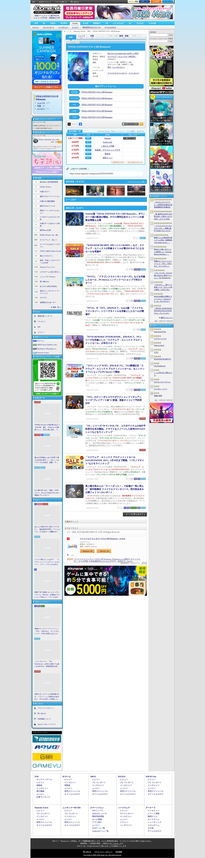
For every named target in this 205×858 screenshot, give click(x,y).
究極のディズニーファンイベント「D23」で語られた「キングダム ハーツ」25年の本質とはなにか (47, 631)
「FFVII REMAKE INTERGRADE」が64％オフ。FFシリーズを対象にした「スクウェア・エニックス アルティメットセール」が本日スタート (113, 340)
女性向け (96, 23)
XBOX (53, 23)
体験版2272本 (54, 18)
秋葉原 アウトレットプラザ (107, 150)
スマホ (85, 23)
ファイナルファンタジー (117, 73)
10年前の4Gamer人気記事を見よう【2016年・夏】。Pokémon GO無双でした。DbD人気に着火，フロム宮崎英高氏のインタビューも (47, 427)
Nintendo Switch (43, 353)
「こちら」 (116, 843)
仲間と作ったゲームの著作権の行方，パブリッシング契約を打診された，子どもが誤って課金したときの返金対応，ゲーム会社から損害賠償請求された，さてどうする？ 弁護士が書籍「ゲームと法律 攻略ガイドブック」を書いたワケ (47, 696)
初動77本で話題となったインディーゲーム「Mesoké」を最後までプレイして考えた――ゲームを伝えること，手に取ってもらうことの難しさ (47, 594)
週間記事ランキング (45, 316)
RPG (109, 67)
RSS (33, 2)
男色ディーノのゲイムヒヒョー (50, 212)
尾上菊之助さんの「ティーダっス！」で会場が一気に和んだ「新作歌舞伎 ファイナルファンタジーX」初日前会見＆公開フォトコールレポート (114, 489)
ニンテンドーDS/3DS (71, 808)
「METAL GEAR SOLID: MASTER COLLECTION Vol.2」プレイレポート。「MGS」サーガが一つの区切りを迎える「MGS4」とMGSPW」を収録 (163, 311)
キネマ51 (43, 297)
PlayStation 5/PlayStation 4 (46, 349)
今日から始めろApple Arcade (50, 251)
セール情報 (97, 819)
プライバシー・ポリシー (103, 852)
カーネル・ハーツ (160, 389)
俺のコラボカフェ (46, 256)
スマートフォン (97, 808)
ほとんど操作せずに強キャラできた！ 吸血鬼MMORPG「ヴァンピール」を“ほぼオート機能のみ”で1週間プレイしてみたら (47, 529)
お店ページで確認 (75, 138)
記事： (54, 142)
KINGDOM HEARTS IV (162, 359)
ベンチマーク (126, 825)
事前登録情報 (98, 816)
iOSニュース (97, 810)
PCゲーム (40, 341)
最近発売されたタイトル (92, 27)
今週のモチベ (45, 191)
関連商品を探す (118, 162)
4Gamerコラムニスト (47, 267)
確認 (88, 138)
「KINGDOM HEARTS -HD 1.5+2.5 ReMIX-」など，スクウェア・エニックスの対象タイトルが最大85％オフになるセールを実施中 (114, 248)
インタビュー (63, 27)
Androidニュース (99, 813)
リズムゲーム (153, 825)
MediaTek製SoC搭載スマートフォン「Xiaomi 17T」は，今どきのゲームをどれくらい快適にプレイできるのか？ (163, 299)
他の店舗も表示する (135, 162)
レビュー (35, 27)
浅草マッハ (107, 158)
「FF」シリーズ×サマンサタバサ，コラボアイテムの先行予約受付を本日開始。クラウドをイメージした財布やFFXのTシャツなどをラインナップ (115, 429)
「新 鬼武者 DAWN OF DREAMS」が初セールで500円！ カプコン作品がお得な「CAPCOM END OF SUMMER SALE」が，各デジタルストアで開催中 (163, 216)
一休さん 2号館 (107, 146)
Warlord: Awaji (159, 345)
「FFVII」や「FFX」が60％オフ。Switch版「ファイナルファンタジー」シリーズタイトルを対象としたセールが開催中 (114, 311)
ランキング (168, 1)
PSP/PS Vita (151, 776)
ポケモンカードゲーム (162, 382)
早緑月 (107, 154)
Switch (75, 23)
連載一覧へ (57, 307)
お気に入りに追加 (131, 124)
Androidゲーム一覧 (100, 831)
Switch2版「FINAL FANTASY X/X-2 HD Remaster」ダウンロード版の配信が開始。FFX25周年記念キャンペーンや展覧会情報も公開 (115, 217)
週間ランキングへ (167, 317)
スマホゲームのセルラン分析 (50, 218)
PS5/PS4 (63, 23)
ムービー (75, 27)
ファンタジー (133, 73)
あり (88, 142)
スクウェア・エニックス (117, 56)
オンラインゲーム (44, 779)
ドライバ (41, 332)
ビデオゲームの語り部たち (50, 272)
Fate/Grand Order (160, 332)
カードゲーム (153, 819)
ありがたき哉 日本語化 (48, 286)
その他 (151, 828)
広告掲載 (118, 852)
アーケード (150, 808)
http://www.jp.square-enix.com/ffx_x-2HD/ (123, 53)
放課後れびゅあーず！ (48, 302)
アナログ (140, 23)
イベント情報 (153, 813)
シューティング (154, 822)
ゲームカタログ (110, 27)
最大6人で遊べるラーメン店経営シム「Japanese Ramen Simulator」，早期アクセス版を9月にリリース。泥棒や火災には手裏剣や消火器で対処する (163, 252)
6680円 (75, 142)
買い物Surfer (44, 281)
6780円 (75, 150)
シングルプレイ (118, 67)
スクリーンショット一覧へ (136, 181)
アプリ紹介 (97, 822)
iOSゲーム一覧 (98, 828)
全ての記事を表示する (135, 514)
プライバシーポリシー (46, 708)
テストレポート (127, 813)
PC (44, 23)
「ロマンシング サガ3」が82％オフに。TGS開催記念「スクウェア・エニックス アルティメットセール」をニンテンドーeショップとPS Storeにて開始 (115, 368)
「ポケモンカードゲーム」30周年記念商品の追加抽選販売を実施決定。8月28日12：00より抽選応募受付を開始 (163, 204)
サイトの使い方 (61, 2)
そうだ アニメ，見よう (48, 240)
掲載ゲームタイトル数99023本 (47, 16)
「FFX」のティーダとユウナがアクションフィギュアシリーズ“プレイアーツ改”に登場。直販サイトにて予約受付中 (113, 400)
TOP (36, 23)
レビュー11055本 (40, 18)
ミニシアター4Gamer (47, 277)
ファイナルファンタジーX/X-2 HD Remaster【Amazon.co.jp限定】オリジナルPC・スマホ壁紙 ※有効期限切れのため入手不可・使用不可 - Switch (107, 560)
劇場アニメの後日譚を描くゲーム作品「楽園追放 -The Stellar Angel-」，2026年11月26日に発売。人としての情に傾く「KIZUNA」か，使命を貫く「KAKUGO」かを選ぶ (163, 240)
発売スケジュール (72, 791)
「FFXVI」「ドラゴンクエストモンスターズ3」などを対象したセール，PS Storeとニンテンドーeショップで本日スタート (115, 279)
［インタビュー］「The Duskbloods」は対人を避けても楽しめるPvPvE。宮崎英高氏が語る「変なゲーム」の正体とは (47, 664)
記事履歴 (156, 1)
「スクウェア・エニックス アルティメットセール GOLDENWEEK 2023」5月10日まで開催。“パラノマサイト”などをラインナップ (114, 460)
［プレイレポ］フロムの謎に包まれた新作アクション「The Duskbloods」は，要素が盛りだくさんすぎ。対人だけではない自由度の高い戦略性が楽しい (163, 275)
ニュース (41, 103)
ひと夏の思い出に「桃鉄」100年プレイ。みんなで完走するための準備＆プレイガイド (47, 492)
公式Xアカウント (45, 2)
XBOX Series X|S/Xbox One (47, 345)
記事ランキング (43, 797)
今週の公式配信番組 (47, 201)
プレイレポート (48, 27)
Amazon (107, 138)
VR (106, 23)
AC (130, 23)
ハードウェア (118, 23)
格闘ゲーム (152, 816)
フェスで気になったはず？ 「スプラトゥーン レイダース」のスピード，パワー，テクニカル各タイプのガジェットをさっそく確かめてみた (47, 562)
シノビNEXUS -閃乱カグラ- (163, 374)
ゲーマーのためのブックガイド (50, 245)
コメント (74, 124)
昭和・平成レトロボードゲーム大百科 (50, 261)
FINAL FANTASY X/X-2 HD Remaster (50, 140)
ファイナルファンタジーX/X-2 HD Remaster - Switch (102, 538)
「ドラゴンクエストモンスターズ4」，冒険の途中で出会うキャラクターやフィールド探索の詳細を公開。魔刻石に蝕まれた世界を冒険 (163, 228)
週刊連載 (40, 791)
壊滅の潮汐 (158, 395)
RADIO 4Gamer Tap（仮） (49, 235)
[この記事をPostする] (69, 124)
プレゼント (42, 321)
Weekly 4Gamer (45, 187)
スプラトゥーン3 (160, 338)
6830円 (75, 157)
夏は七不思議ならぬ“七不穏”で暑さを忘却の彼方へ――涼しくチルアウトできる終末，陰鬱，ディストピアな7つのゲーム (47, 460)
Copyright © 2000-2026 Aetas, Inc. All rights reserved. (102, 855)
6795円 (75, 154)
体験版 (39, 785)
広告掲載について (44, 719)
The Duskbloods (159, 366)
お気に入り (144, 1)
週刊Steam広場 (45, 230)
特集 (39, 106)
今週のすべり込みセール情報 (50, 224)
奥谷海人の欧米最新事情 (49, 182)
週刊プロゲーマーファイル (50, 196)
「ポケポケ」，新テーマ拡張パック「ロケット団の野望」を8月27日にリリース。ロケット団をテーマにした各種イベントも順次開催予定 (163, 287)
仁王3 (156, 352)
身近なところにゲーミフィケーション (50, 292)
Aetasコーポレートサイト (47, 724)
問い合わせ (75, 2)
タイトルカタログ (72, 794)
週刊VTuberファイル (47, 206)
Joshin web (107, 142)
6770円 (75, 146)
